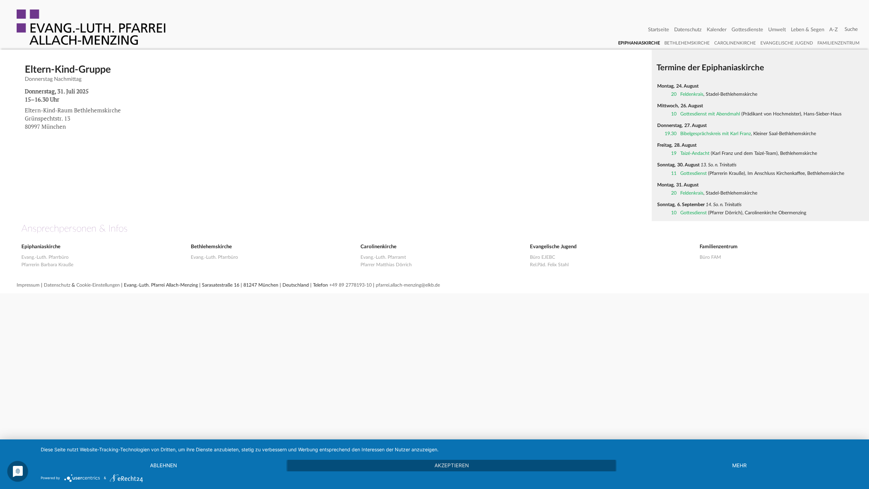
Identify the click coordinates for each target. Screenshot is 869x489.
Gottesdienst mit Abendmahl (710, 114)
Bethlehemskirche (687, 43)
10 (674, 114)
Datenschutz (688, 29)
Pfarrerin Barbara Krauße (47, 264)
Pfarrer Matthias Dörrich (386, 264)
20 (674, 94)
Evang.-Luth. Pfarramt (383, 257)
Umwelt (777, 29)
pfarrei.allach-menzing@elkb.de (408, 285)
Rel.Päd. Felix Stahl (549, 264)
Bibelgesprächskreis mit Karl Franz (715, 133)
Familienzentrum (838, 43)
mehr (739, 465)
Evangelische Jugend (786, 43)
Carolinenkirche (735, 43)
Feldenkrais (691, 94)
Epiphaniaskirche (639, 43)
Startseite (658, 29)
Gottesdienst (693, 173)
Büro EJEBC (542, 257)
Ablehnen (163, 465)
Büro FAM (710, 257)
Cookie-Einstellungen (98, 285)
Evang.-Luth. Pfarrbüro (45, 257)
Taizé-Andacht (694, 153)
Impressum (28, 285)
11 (674, 173)
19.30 (671, 133)
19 (674, 153)
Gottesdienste (747, 29)
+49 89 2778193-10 (350, 285)
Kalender (716, 29)
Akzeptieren (451, 465)
